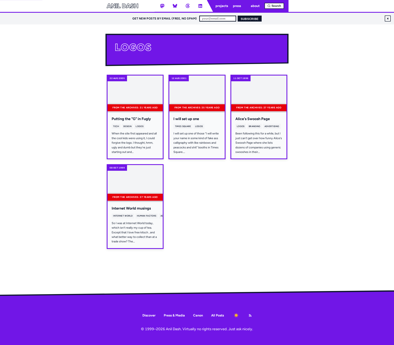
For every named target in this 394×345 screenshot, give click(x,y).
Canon (198, 315)
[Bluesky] (175, 5)
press (237, 6)
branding (254, 126)
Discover (149, 315)
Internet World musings (131, 208)
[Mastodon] (162, 5)
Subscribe (250, 19)
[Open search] (274, 6)
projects (221, 6)
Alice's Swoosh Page (252, 119)
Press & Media (174, 315)
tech (116, 126)
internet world (123, 215)
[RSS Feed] (250, 315)
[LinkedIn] (200, 5)
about (255, 6)
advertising (272, 126)
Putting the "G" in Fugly (131, 119)
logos (139, 126)
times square (183, 126)
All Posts (217, 315)
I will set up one (186, 119)
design (127, 126)
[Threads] (187, 5)
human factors (146, 215)
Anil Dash (122, 6)
